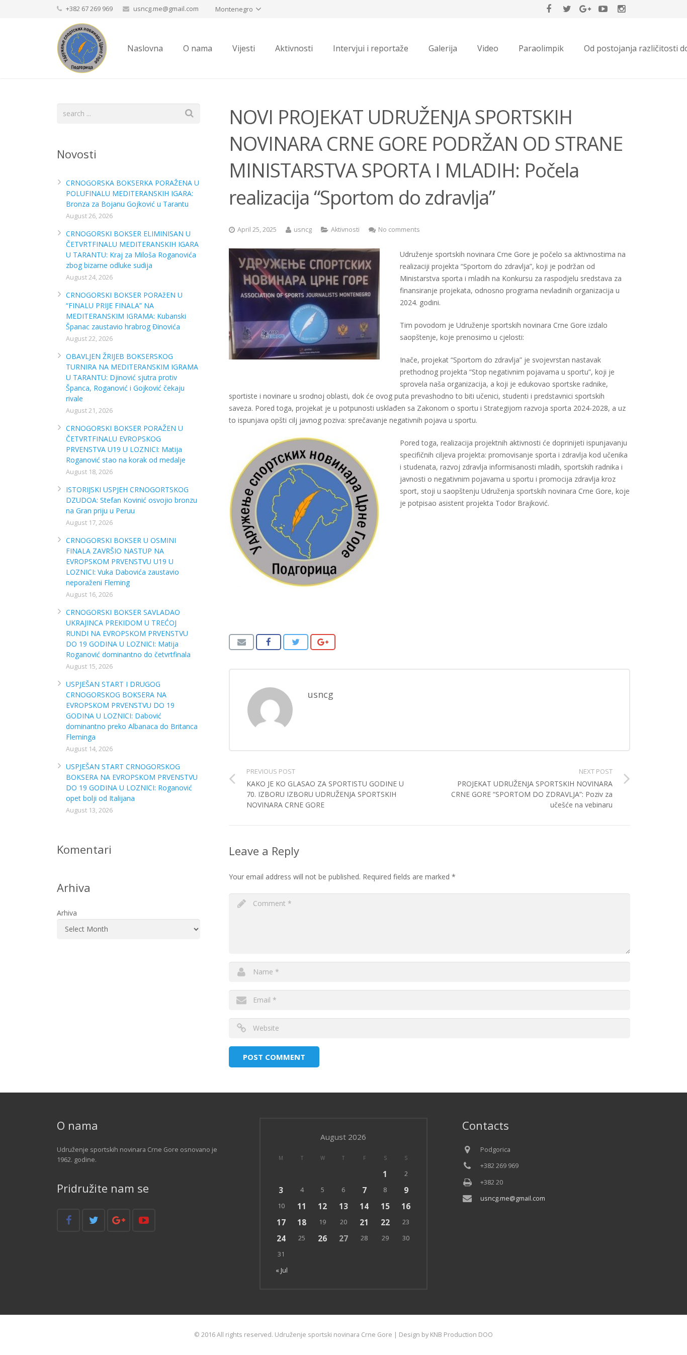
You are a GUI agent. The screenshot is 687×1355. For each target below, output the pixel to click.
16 (405, 1206)
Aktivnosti (345, 229)
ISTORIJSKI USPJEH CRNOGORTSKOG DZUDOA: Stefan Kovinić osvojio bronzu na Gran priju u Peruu (131, 500)
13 (343, 1206)
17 (281, 1222)
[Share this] (268, 642)
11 (301, 1206)
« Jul (282, 1270)
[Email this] (241, 642)
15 (385, 1206)
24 (281, 1238)
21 (364, 1222)
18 (301, 1222)
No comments (399, 229)
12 (322, 1206)
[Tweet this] (295, 642)
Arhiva (67, 913)
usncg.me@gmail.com (166, 8)
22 (385, 1222)
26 (322, 1238)
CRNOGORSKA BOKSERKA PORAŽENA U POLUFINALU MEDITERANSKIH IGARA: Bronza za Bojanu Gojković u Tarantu (132, 193)
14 (364, 1206)
